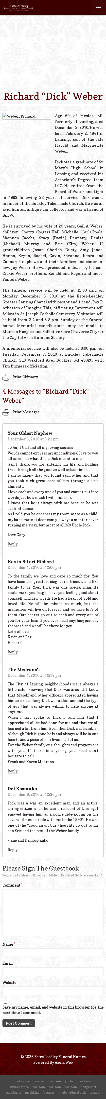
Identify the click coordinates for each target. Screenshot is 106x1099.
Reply (13, 544)
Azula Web (64, 1062)
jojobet (70, 1081)
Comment (12, 885)
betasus (49, 1092)
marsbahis (13, 1092)
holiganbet (23, 1081)
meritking (32, 1092)
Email (8, 963)
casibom (55, 1081)
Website (9, 982)
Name (8, 944)
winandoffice (19, 1087)
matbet (40, 1081)
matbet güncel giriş (72, 1092)
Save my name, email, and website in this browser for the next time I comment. (53, 1010)
